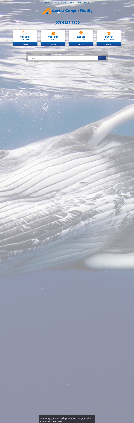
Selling (63, 2)
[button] (47, 2)
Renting (71, 2)
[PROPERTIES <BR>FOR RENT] (53, 33)
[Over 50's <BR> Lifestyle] (81, 33)
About (79, 2)
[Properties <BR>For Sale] (25, 33)
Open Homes (55, 2)
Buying (47, 2)
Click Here (25, 44)
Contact (86, 2)
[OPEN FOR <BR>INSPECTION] (109, 33)
